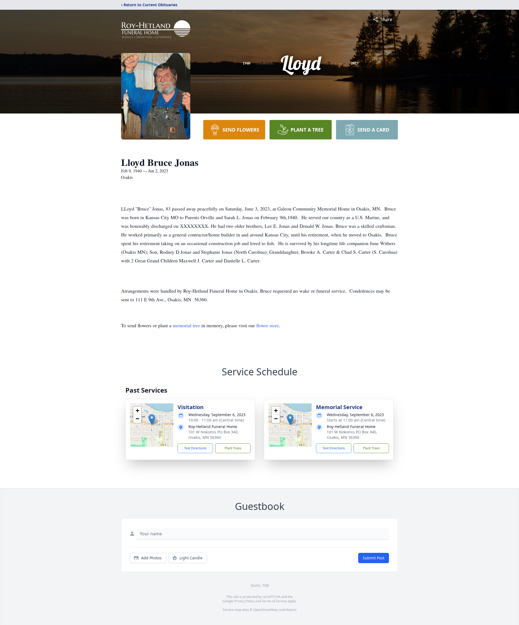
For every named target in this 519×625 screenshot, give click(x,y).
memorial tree (186, 325)
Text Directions (195, 448)
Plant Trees (233, 448)
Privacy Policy (244, 601)
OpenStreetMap (265, 609)
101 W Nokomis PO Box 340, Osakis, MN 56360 (213, 434)
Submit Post (373, 557)
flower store (267, 325)
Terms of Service (274, 601)
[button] (151, 419)
